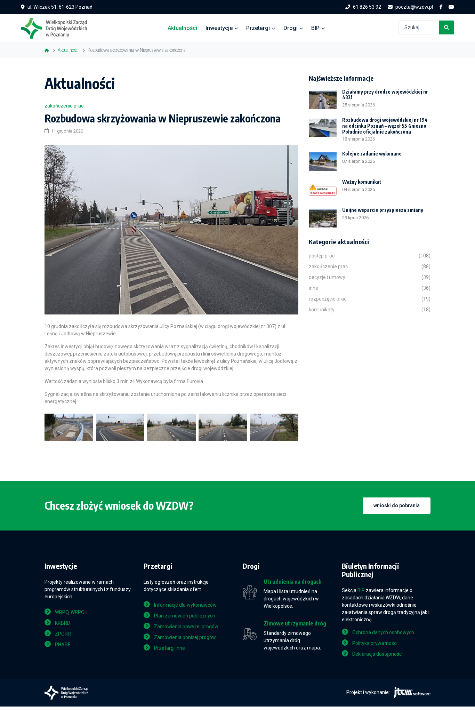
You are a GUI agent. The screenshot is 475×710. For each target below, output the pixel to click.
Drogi (290, 28)
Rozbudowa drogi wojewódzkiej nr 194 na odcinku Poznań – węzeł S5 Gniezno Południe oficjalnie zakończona (385, 126)
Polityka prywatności (374, 643)
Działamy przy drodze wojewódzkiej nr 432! (385, 95)
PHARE (63, 644)
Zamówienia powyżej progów (186, 626)
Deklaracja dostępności (377, 654)
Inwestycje (219, 28)
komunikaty (322, 309)
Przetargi (258, 28)
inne (313, 288)
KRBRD (62, 623)
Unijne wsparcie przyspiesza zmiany (382, 210)
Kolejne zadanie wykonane (372, 154)
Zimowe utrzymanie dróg (295, 623)
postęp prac (322, 255)
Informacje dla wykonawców (185, 605)
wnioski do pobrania (396, 505)
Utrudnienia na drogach (293, 582)
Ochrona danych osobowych (383, 632)
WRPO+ (79, 612)
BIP (315, 28)
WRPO (62, 612)
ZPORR (63, 634)
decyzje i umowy (327, 277)
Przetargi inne (169, 648)
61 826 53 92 (367, 7)
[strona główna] (57, 27)
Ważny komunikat (361, 182)
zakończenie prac (64, 106)
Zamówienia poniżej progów (185, 637)
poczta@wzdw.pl (414, 7)
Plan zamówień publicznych (184, 616)
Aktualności (182, 28)
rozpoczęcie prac (327, 299)
